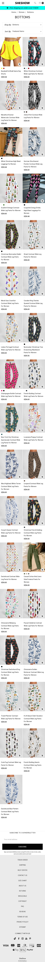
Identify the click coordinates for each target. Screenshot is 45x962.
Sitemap (22, 927)
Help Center (22, 870)
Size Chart (22, 880)
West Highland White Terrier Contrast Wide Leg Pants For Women (11, 486)
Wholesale (22, 896)
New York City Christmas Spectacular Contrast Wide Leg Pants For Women (10, 439)
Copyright (22, 901)
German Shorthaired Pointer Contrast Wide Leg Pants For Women (33, 164)
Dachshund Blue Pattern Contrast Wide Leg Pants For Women (10, 811)
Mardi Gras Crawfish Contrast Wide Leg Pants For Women (10, 303)
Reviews (22, 911)
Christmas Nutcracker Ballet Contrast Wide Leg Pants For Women (11, 257)
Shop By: (7, 25)
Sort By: (8, 31)
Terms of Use (22, 917)
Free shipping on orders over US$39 (23, 8)
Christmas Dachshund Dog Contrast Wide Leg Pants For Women (10, 672)
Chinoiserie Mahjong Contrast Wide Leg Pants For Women (10, 625)
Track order (22, 860)
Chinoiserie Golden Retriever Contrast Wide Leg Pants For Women (34, 672)
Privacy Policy (22, 922)
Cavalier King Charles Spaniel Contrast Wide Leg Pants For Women (33, 303)
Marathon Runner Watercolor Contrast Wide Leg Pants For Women (10, 117)
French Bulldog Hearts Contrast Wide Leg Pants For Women (32, 765)
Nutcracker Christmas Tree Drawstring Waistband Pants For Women (33, 349)
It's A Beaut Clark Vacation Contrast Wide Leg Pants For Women (33, 718)
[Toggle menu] (3, 3)
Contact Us (22, 875)
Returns (22, 891)
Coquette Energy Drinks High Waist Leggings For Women (32, 210)
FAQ (22, 906)
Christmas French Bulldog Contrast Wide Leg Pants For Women (33, 532)
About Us (22, 886)
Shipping (22, 865)
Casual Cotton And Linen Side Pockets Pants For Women (32, 579)
